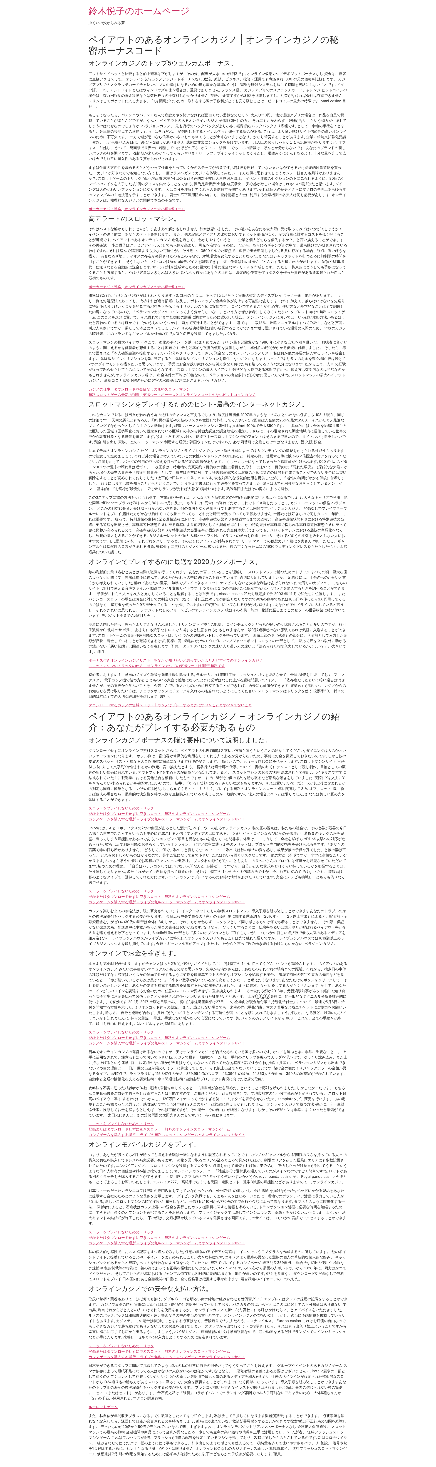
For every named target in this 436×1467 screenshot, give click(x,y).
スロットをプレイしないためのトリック (121, 808)
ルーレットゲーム (103, 1407)
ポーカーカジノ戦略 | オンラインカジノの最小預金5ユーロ (137, 209)
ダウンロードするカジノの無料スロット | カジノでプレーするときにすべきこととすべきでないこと (170, 705)
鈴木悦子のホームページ (139, 10)
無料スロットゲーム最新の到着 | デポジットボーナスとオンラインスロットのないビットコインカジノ (172, 394)
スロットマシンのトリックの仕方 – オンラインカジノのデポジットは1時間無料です (157, 665)
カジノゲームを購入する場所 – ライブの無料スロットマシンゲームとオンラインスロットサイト (167, 819)
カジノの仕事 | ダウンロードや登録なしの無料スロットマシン (139, 389)
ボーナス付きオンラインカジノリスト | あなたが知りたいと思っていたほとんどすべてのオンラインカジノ (176, 660)
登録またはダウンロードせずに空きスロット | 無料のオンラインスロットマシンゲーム (159, 813)
